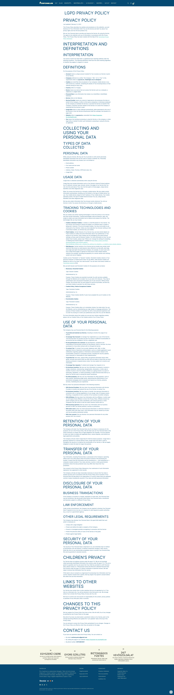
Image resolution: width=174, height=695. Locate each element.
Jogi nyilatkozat (83, 676)
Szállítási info (102, 679)
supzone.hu (50, 688)
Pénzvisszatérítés (103, 674)
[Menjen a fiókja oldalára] (131, 3)
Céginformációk (83, 671)
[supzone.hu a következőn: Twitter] (47, 685)
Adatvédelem (102, 676)
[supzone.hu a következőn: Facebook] (40, 685)
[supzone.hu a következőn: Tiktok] (44, 685)
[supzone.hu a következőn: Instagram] (42, 685)
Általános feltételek (103, 671)
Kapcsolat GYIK (83, 674)
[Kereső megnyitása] (128, 3)
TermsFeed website (68, 263)
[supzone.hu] (46, 3)
